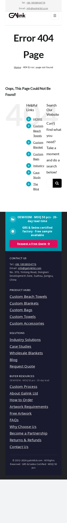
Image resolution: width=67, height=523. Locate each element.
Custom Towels (23, 316)
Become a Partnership (28, 433)
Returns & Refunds (25, 440)
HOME (37, 119)
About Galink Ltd (24, 393)
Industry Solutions (25, 339)
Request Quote (22, 366)
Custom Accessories (27, 323)
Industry (38, 165)
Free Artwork (21, 413)
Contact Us (19, 446)
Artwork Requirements (29, 406)
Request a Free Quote (31, 243)
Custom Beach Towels (38, 130)
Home (17, 67)
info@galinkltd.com (37, 8)
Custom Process (23, 386)
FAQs (14, 420)
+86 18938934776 (35, 2)
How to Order (21, 399)
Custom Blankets (24, 303)
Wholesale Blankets (26, 353)
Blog (13, 359)
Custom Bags (21, 309)
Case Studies (20, 346)
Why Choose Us (23, 426)
